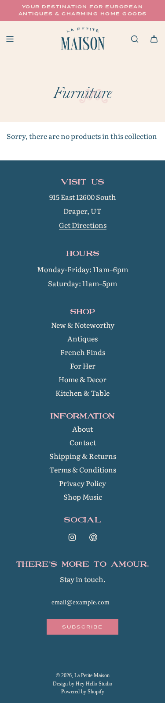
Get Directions (82, 225)
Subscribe (82, 627)
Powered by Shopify (82, 692)
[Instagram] (72, 537)
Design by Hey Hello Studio (82, 684)
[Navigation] (9, 39)
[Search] (134, 39)
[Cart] (154, 39)
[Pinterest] (93, 537)
